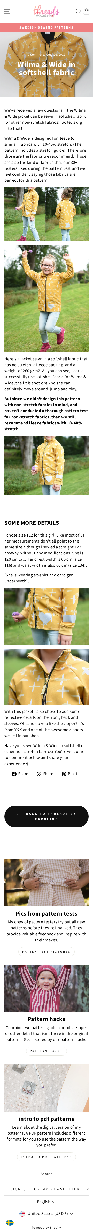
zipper (69, 724)
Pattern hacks (46, 1051)
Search (46, 1174)
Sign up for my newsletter (45, 1189)
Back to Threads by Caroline (50, 816)
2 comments (37, 54)
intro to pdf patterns (46, 1157)
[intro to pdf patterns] (46, 1087)
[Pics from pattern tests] (46, 882)
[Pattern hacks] (46, 988)
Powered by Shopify (46, 1227)
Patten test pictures (46, 951)
